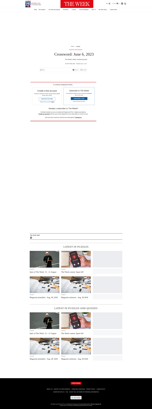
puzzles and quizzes (75, 49)
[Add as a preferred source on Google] (76, 397)
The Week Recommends (54, 9)
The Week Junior (103, 9)
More (93, 9)
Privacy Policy (90, 389)
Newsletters (65, 9)
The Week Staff (71, 63)
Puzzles (78, 46)
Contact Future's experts (62, 389)
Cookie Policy (101, 389)
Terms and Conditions (78, 389)
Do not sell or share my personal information (84, 392)
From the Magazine (84, 9)
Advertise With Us (58, 392)
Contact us (78, 117)
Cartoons (74, 9)
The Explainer (42, 9)
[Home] (35, 9)
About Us (49, 389)
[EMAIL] (31, 238)
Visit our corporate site (96, 404)
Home (72, 46)
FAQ (67, 392)
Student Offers (113, 9)
